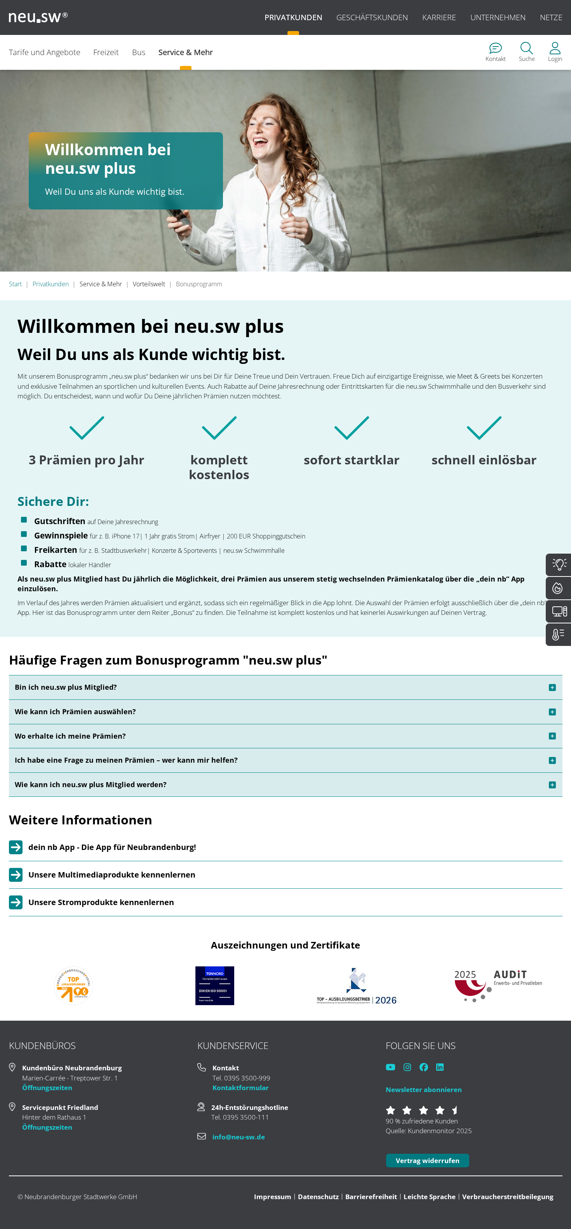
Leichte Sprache (430, 1196)
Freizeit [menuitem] (106, 52)
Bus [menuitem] (138, 52)
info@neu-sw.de (238, 1136)
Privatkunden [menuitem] (293, 17)
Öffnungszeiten (47, 1087)
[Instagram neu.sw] (411, 1067)
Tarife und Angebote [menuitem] (44, 52)
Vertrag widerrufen (428, 1160)
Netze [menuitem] (551, 17)
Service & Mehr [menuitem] (185, 52)
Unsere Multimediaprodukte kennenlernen (111, 874)
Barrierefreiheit (371, 1196)
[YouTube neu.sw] (394, 1067)
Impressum (272, 1196)
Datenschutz (318, 1196)
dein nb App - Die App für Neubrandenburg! (112, 847)
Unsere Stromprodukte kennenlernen (101, 902)
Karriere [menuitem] (439, 17)
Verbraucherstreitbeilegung (508, 1196)
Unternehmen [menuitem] (498, 17)
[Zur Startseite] (38, 17)
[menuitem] (496, 52)
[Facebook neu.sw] (427, 1067)
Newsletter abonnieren (424, 1089)
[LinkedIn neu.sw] (443, 1067)
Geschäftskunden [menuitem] (372, 17)
